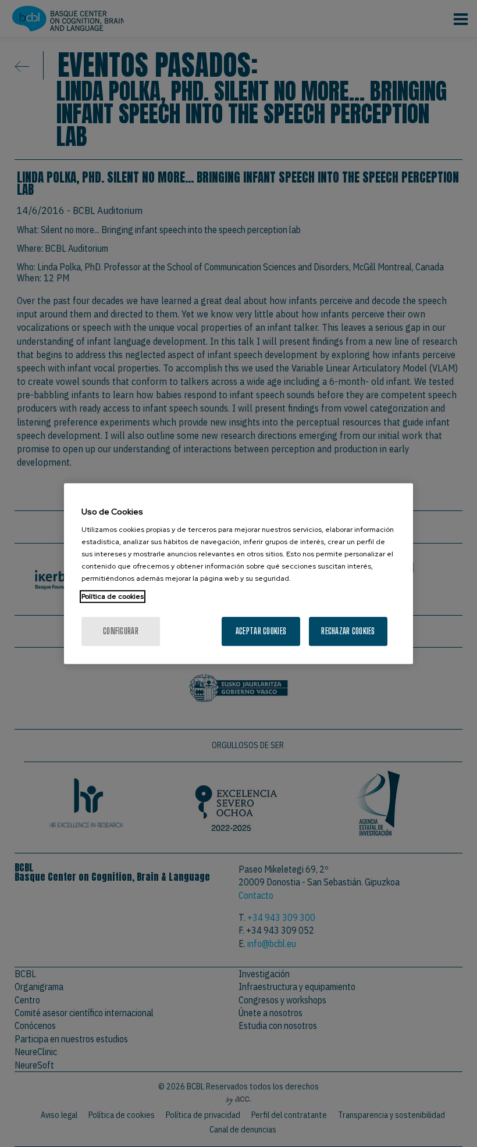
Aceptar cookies (261, 631)
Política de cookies (112, 596)
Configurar (120, 631)
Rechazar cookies (348, 631)
